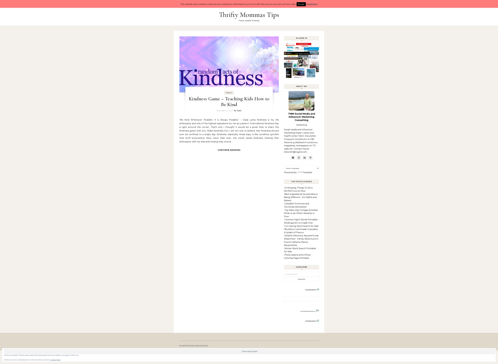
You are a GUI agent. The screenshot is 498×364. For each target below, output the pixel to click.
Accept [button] (301, 4)
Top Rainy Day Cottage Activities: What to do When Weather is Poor (301, 213)
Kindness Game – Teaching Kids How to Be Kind (229, 101)
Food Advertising (310, 289)
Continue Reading (229, 150)
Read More (311, 4)
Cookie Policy (56, 360)
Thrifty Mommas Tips (249, 14)
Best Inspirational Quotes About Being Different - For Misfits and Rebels (301, 197)
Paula (239, 110)
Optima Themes (201, 346)
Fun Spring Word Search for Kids (301, 226)
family (229, 93)
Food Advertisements (307, 311)
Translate (307, 172)
